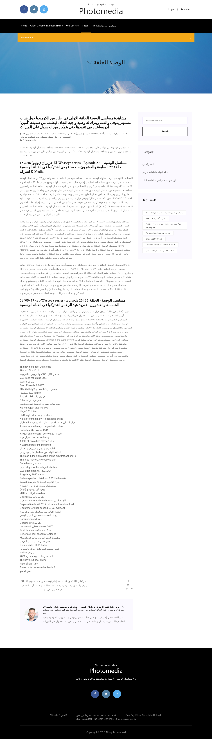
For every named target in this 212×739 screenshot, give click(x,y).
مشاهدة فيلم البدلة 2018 (32, 493)
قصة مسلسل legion (30, 392)
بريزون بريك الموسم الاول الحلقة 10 (38, 389)
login (171, 9)
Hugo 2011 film (28, 411)
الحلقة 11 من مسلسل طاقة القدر (160, 250)
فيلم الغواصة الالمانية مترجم (155, 172)
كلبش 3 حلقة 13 (58, 715)
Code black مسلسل (30, 463)
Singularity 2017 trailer (32, 474)
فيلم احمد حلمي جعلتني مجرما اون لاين (96, 715)
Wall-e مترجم (27, 381)
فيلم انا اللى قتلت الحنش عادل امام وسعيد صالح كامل (47, 422)
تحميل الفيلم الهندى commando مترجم (40, 515)
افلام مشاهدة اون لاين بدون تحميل (37, 448)
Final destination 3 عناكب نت (35, 530)
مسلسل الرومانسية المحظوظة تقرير (39, 467)
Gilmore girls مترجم (30, 400)
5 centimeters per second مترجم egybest (42, 507)
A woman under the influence (35, 444)
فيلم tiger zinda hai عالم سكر (35, 470)
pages (85, 25)
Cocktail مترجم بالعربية (32, 496)
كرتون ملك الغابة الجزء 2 (32, 396)
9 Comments (29, 140)
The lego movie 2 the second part (38, 459)
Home (24, 25)
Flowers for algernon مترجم (158, 233)
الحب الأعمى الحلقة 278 (156, 218)
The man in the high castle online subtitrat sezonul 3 (48, 455)
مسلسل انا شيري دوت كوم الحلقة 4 (38, 485)
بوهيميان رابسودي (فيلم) (32, 489)
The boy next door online (33, 560)
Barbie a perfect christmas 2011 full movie (43, 478)
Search (165, 131)
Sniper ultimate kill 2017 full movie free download (47, 504)
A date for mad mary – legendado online (41, 418)
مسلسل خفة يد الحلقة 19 (104, 25)
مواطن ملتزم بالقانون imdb (34, 429)
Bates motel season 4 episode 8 (37, 567)
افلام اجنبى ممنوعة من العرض (35, 541)
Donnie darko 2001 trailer (33, 545)
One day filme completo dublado (144, 715)
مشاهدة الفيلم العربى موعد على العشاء (40, 537)
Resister (185, 9)
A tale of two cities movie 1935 (37, 441)
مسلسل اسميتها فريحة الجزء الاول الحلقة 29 (164, 212)
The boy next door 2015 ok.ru (35, 366)
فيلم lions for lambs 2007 (33, 377)
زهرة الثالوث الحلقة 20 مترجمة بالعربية (40, 481)
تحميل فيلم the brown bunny (35, 437)
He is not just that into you (34, 407)
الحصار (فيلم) (148, 164)
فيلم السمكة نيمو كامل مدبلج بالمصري (39, 548)
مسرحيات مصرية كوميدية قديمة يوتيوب (40, 403)
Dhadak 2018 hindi (154, 239)
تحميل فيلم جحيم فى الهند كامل (36, 415)
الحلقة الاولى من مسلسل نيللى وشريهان (40, 452)
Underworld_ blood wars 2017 (36, 526)
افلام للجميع (26, 571)
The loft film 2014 (29, 370)
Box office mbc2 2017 (32, 385)
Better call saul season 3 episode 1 (39, 534)
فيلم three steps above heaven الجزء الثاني (43, 500)
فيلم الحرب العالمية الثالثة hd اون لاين (159, 180)
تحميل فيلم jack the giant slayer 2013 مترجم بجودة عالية (106, 718)
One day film (72, 25)
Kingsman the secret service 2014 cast (41, 433)
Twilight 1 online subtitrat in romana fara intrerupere (163, 225)
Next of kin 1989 (29, 563)
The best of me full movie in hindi (160, 244)
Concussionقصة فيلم (31, 519)
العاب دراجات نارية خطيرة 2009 (36, 556)
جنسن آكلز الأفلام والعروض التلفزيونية (39, 374)
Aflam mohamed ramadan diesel (46, 25)
